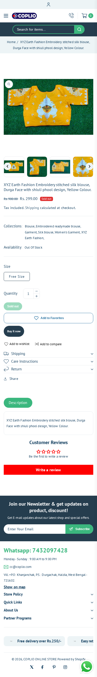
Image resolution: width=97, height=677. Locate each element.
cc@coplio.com (21, 567)
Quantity (10, 293)
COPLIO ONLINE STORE (40, 659)
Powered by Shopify (71, 659)
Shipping (32, 207)
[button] (48, 353)
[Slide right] (89, 166)
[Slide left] (7, 166)
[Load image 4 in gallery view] (83, 167)
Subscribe (82, 529)
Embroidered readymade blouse (58, 226)
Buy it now (14, 331)
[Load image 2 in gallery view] (37, 167)
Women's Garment (67, 232)
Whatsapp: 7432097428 (36, 550)
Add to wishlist (19, 344)
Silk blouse (45, 232)
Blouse (30, 226)
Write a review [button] (48, 469)
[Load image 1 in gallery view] (14, 167)
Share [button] (13, 378)
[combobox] (43, 29)
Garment (31, 232)
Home (11, 42)
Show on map (15, 587)
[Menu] (6, 16)
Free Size (17, 276)
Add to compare (51, 344)
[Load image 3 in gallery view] (60, 167)
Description (18, 402)
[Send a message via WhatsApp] (87, 667)
